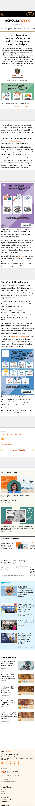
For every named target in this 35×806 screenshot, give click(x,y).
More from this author (17, 77)
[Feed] (2, 763)
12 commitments (15, 141)
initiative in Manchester (19, 337)
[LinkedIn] (14, 763)
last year (21, 256)
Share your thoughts (17, 450)
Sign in (30, 14)
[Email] (18, 763)
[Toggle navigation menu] (2, 14)
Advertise (4, 801)
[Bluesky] (10, 763)
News (3, 29)
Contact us (4, 790)
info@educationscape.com (10, 781)
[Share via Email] (20, 434)
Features (27, 29)
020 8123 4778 (7, 779)
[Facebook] (6, 763)
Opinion (17, 29)
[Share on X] (11, 434)
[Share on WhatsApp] (2, 434)
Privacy (3, 791)
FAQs (3, 793)
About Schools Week (7, 800)
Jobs (10, 29)
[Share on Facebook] (7, 434)
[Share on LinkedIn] (16, 434)
